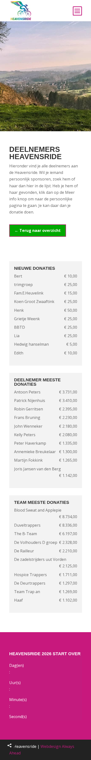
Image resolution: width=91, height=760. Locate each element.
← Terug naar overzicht (38, 230)
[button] (10, 745)
